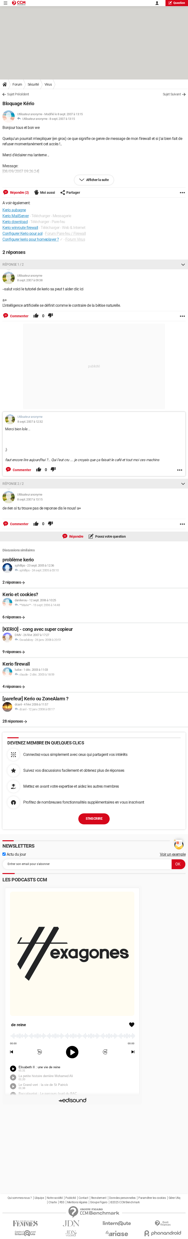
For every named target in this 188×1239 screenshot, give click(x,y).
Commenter (18, 316)
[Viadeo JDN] (71, 1233)
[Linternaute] (117, 1223)
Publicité (70, 1198)
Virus (48, 84)
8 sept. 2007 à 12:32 (30, 421)
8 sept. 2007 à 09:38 (29, 280)
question (179, 3)
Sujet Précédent (18, 94)
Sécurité (33, 84)
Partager (73, 192)
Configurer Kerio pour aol (22, 233)
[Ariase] (117, 1233)
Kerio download (15, 221)
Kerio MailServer (15, 216)
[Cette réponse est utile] (36, 316)
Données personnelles (122, 1198)
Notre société (55, 1198)
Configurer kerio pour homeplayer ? (30, 239)
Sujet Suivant (172, 94)
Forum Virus (75, 239)
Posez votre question (110, 536)
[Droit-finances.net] (163, 1223)
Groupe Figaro (98, 1202)
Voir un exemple (173, 854)
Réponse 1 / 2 (13, 264)
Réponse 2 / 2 (13, 484)
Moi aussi (47, 192)
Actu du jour (16, 854)
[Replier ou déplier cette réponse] (183, 264)
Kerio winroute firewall (20, 227)
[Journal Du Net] (71, 1223)
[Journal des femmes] (25, 1223)
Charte (52, 1202)
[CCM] (18, 3)
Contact (83, 1198)
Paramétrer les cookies (152, 1198)
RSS (61, 1202)
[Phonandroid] (163, 1233)
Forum (17, 84)
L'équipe (39, 1198)
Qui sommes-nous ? (20, 1198)
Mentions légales (77, 1202)
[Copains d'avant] (25, 1233)
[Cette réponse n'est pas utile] (50, 316)
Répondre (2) (19, 192)
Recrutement (98, 1198)
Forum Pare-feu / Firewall (65, 233)
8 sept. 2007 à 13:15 (62, 119)
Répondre (76, 536)
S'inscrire (94, 818)
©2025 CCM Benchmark (125, 1202)
